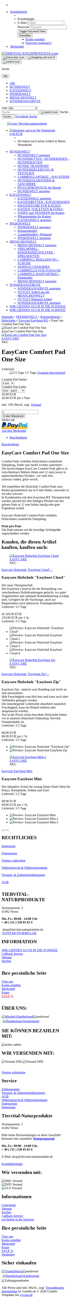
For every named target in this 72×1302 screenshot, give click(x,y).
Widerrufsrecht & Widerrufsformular (24, 867)
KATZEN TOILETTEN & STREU (40, 209)
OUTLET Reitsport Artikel (35, 299)
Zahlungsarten (11, 1089)
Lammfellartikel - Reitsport (35, 234)
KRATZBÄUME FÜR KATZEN (39, 205)
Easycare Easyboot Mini (17, 771)
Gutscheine (9, 1205)
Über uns (7, 981)
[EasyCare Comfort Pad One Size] (24, 335)
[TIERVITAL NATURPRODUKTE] (30, 53)
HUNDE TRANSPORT (33, 166)
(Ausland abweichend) (51, 372)
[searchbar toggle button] (11, 62)
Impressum (8, 846)
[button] (3, 830)
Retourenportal (43, 1138)
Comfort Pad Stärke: (14, 379)
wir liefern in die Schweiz (18, 1219)
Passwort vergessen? (39, 43)
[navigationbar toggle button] (14, 57)
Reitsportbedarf (27, 231)
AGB (5, 882)
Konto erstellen (35, 39)
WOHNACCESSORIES (34, 267)
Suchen (6, 961)
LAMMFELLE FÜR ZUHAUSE (39, 270)
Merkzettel (17, 46)
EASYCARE (10, 338)
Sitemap (7, 957)
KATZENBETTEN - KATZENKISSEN (44, 202)
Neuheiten (8, 1254)
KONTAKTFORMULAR (19, 933)
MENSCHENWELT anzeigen (37, 245)
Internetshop (9, 1291)
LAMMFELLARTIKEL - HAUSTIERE (44, 176)
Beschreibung (18, 437)
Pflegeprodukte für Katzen (34, 216)
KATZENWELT (20, 90)
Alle (12, 83)
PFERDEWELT (20, 94)
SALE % (7, 1251)
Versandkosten (55, 1287)
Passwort (23, 27)
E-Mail (22, 22)
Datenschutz (9, 853)
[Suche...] (49, 112)
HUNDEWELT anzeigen (34, 155)
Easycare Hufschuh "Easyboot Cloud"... (27, 569)
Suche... (65, 112)
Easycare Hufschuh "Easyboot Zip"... (25, 674)
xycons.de (26, 1295)
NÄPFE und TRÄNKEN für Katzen (41, 212)
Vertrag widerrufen (13, 860)
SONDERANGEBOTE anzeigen (39, 288)
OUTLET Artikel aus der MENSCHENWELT (34, 293)
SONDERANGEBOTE (25, 101)
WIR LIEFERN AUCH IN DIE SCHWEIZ (38, 306)
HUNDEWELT (20, 86)
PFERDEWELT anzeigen (34, 227)
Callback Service (12, 953)
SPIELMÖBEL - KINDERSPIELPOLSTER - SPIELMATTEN (36, 252)
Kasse (5, 992)
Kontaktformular (12, 1164)
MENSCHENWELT (23, 97)
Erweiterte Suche (26, 116)
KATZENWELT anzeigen (34, 198)
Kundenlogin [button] (18, 11)
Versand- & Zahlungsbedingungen (23, 875)
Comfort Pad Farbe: (14, 387)
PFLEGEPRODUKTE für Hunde (39, 187)
